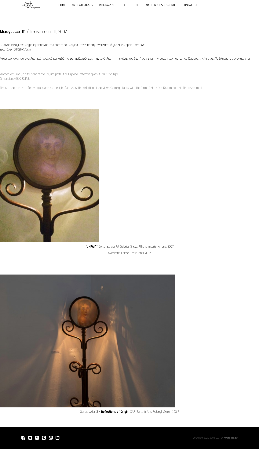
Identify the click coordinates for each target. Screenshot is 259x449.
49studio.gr (231, 437)
